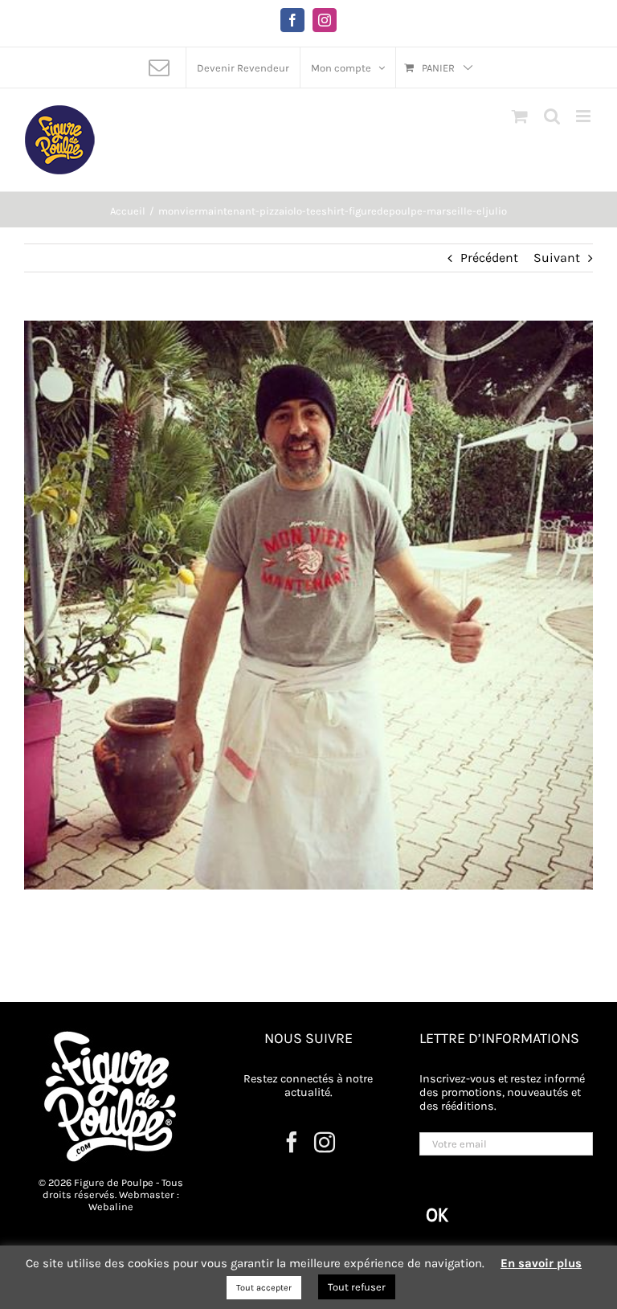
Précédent (489, 257)
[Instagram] (324, 1141)
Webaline (110, 1207)
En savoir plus (541, 1263)
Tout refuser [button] (357, 1287)
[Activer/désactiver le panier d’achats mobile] (520, 116)
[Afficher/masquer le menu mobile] (584, 116)
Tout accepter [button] (264, 1287)
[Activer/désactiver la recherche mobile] (552, 116)
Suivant (556, 257)
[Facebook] (291, 1141)
